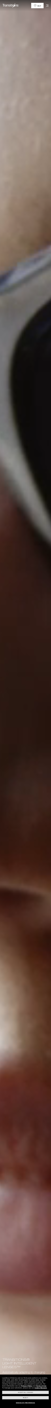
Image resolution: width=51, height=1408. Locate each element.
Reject (25, 1397)
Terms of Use (41, 1386)
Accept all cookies (25, 1392)
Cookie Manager (41, 1388)
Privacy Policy (26, 1386)
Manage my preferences (25, 1402)
